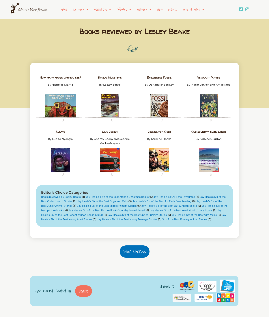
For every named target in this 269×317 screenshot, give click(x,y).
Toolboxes (122, 9)
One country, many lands (208, 132)
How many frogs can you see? (60, 77)
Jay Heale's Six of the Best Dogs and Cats (104, 201)
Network (142, 9)
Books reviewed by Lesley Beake (63, 196)
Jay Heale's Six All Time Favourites (176, 196)
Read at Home (191, 9)
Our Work (78, 9)
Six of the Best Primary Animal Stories (186, 219)
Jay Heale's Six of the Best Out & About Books (171, 205)
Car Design (109, 132)
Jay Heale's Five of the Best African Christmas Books (119, 196)
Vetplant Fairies (208, 77)
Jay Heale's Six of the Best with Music (196, 214)
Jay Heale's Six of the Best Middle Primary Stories (109, 205)
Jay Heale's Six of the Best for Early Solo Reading (164, 201)
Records (172, 9)
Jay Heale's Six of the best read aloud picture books (183, 210)
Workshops (100, 9)
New (159, 9)
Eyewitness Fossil (159, 77)
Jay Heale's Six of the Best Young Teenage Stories (129, 219)
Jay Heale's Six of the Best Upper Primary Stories (139, 214)
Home (64, 9)
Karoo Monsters (110, 77)
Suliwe (60, 132)
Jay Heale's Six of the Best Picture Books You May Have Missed (109, 210)
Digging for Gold (159, 132)
